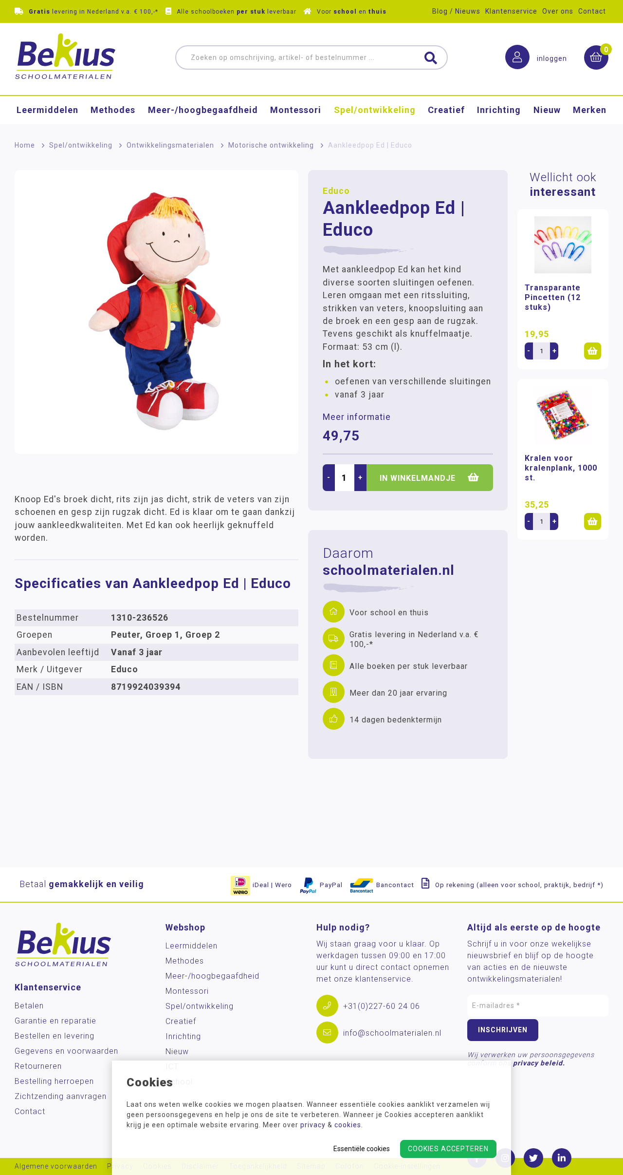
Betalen (29, 1005)
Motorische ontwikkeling (271, 145)
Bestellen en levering (54, 1036)
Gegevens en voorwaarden (66, 1051)
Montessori (295, 110)
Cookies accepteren (448, 1149)
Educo (336, 191)
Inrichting (499, 110)
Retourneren (38, 1066)
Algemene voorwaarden (56, 1166)
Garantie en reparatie (55, 1020)
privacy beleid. (539, 1063)
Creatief (446, 110)
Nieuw (547, 110)
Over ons (557, 11)
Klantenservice (511, 11)
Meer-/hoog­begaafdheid (203, 110)
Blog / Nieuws (456, 11)
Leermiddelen (47, 110)
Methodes (113, 110)
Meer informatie (357, 417)
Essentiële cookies (361, 1149)
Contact (592, 11)
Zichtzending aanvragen (61, 1096)
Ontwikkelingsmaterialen (170, 145)
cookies (347, 1125)
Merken (589, 110)
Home (25, 145)
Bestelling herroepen (54, 1081)
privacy (313, 1125)
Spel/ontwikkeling (375, 110)
